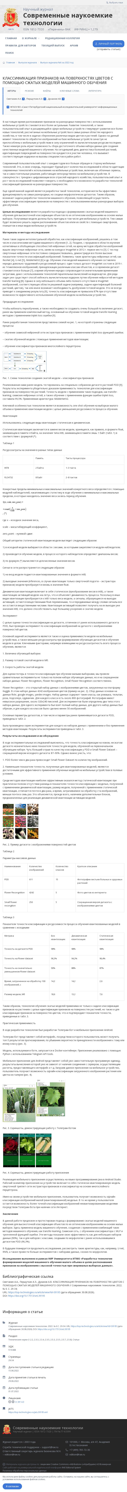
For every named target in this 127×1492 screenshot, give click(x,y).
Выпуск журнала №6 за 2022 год (56, 62)
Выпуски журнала (27, 62)
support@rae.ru (50, 1447)
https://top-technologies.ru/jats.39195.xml (28, 1412)
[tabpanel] (63, 105)
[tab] (11, 91)
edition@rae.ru (12, 1454)
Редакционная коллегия (62, 38)
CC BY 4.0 (19, 1402)
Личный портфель (110, 43)
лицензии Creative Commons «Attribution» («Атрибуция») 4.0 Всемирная (75, 1464)
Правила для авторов (20, 45)
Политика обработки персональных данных (24, 1470)
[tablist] (63, 91)
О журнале (29, 38)
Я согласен (12, 1486)
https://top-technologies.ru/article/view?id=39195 (94, 1326)
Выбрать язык (116, 2)
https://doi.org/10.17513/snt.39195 (54, 1329)
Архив (74, 45)
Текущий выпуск (53, 45)
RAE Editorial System (71, 1467)
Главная (11, 38)
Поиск (9, 52)
